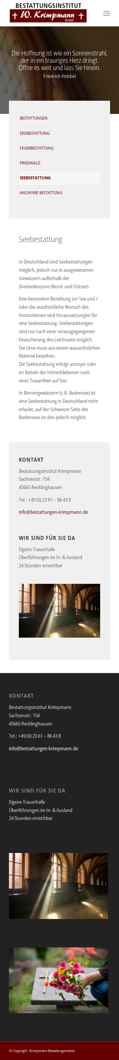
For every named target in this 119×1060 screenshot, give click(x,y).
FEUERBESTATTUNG (37, 148)
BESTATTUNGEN (34, 118)
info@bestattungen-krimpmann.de (53, 512)
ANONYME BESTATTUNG (41, 192)
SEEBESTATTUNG (35, 178)
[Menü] (106, 13)
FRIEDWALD (30, 163)
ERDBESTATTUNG (35, 133)
